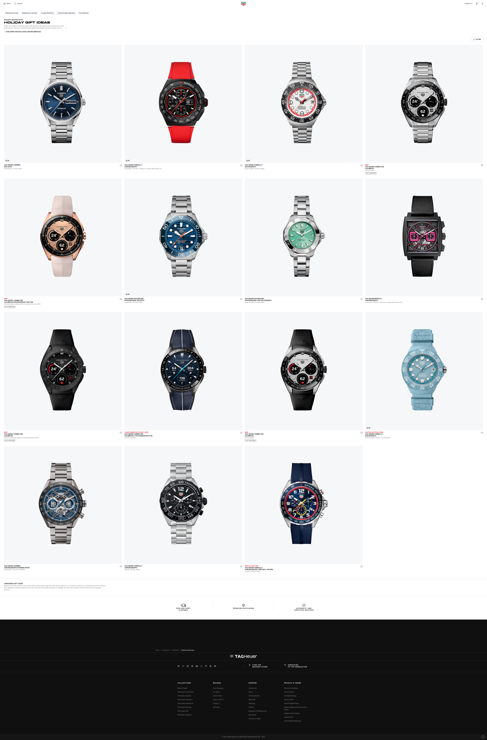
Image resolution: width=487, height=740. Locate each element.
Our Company (218, 688)
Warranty (252, 700)
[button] (482, 4)
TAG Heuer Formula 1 (185, 700)
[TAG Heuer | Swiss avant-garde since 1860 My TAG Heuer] (243, 656)
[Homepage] (243, 4)
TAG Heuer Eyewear (185, 715)
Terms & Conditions (291, 688)
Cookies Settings (290, 696)
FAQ (250, 692)
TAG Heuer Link (183, 711)
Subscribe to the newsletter (297, 666)
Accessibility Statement (292, 721)
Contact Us (253, 688)
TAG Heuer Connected (185, 692)
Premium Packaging (243, 608)
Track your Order (254, 719)
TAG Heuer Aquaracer (185, 703)
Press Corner (217, 700)
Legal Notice (288, 717)
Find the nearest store (260, 666)
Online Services (254, 696)
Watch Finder (182, 688)
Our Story (216, 692)
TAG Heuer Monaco (185, 707)
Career (215, 703)
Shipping (252, 703)
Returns (251, 707)
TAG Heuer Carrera (184, 696)
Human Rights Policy (291, 703)
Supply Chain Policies (292, 713)
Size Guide (252, 715)
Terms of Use (288, 700)
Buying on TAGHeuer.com (258, 711)
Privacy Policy (289, 692)
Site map (216, 707)
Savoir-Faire (217, 696)
